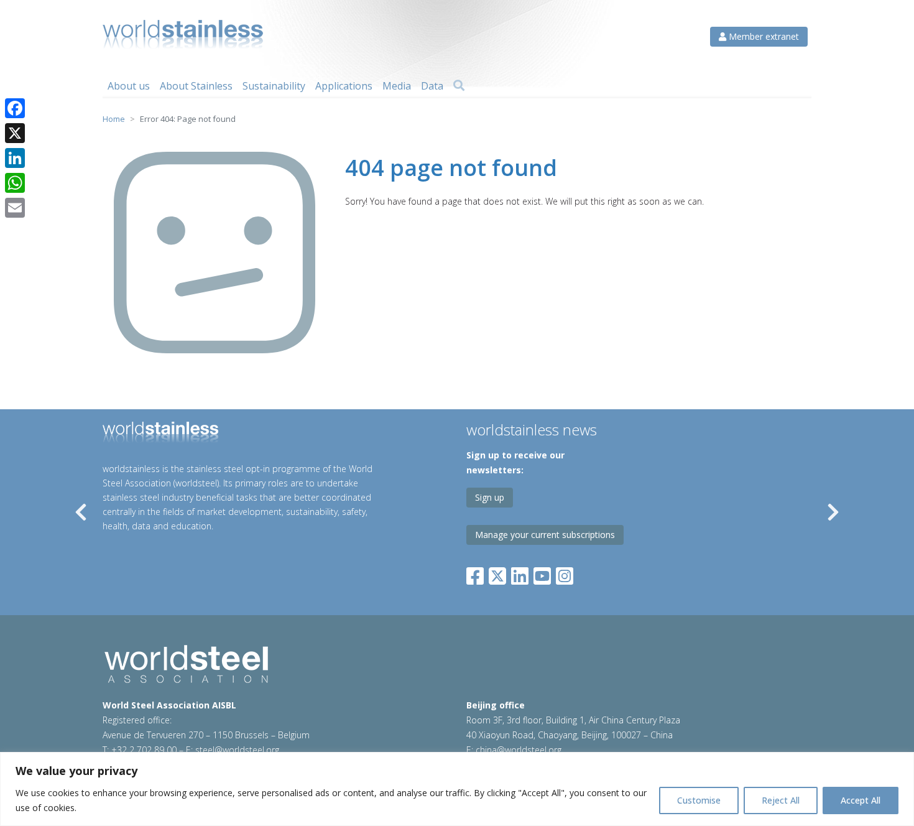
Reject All (781, 800)
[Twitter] (497, 573)
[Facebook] (477, 573)
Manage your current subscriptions (545, 535)
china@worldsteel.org (518, 750)
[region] (457, 789)
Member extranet (762, 36)
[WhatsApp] (14, 182)
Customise (699, 800)
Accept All (860, 800)
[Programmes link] (245, 434)
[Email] (14, 207)
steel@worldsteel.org (237, 750)
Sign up (489, 497)
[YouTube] (542, 573)
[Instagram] (564, 573)
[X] (14, 133)
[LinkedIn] (520, 573)
